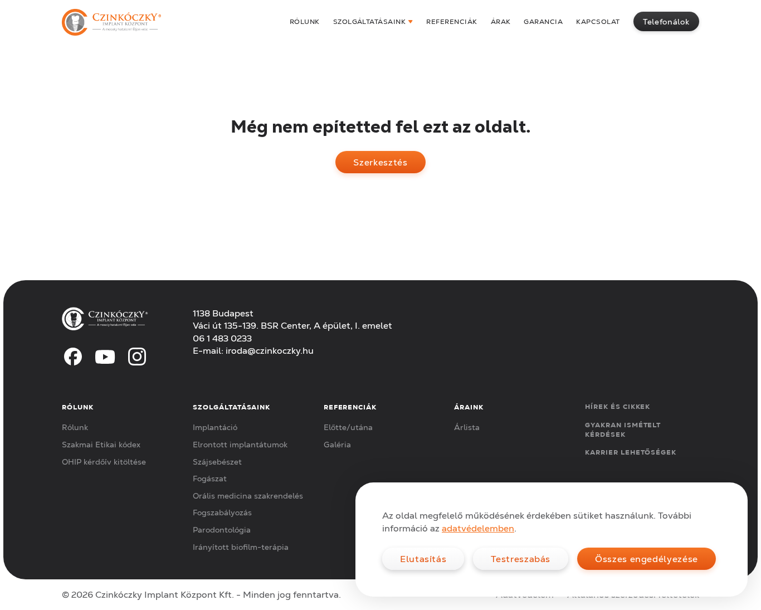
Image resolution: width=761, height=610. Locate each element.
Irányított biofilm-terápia (241, 547)
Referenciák (451, 21)
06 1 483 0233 (222, 338)
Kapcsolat (597, 21)
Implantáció (215, 427)
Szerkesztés (380, 162)
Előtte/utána (348, 427)
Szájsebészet (217, 462)
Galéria (337, 445)
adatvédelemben (478, 528)
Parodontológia (222, 530)
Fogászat (210, 479)
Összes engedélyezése (646, 558)
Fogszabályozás (222, 512)
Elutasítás (423, 558)
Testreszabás (520, 558)
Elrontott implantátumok (240, 445)
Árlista (467, 427)
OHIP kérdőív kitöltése (104, 462)
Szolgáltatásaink (369, 21)
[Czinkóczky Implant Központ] (111, 22)
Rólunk (305, 21)
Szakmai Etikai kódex (101, 445)
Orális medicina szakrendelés (248, 496)
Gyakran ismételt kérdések (623, 429)
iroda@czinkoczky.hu (270, 350)
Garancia (543, 21)
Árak (501, 21)
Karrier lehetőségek (630, 452)
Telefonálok (666, 22)
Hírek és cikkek (617, 406)
